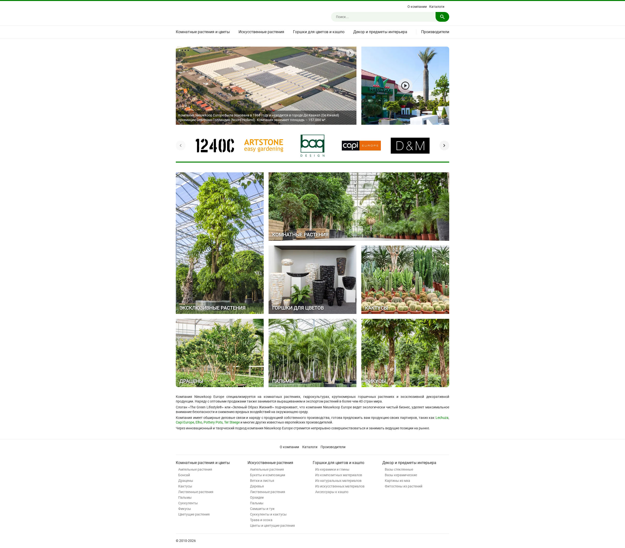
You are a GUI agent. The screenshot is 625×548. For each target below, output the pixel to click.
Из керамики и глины (332, 469)
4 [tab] (188, 50)
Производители (435, 32)
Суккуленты (188, 503)
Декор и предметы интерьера (380, 32)
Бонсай (184, 475)
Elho (199, 422)
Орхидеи (257, 497)
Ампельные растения (195, 469)
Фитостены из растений (403, 486)
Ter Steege (232, 422)
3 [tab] (185, 50)
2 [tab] (182, 50)
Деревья (257, 486)
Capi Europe (185, 422)
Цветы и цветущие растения (272, 525)
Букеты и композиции (267, 475)
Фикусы (184, 509)
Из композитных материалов (338, 475)
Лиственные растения (195, 492)
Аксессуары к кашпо (331, 492)
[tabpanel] (266, 86)
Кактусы (185, 486)
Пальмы (185, 497)
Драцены (185, 481)
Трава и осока (261, 520)
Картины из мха (397, 481)
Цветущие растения (194, 514)
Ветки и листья (262, 481)
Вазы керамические (401, 475)
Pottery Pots (213, 422)
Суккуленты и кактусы (268, 514)
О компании (417, 7)
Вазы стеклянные (399, 469)
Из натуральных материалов (338, 481)
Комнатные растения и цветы (203, 32)
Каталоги (436, 7)
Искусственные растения (261, 32)
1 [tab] (179, 50)
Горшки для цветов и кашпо (318, 32)
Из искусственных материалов (340, 486)
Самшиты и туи (262, 509)
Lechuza (442, 418)
